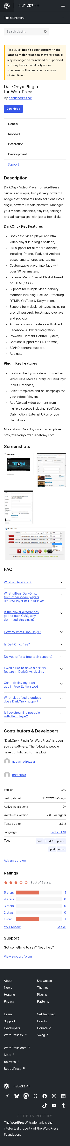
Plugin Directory (14, 17)
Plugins (42, 995)
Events (42, 1021)
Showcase (44, 981)
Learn (8, 1014)
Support (13, 164)
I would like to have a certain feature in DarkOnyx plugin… (25, 669)
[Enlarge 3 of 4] (28, 496)
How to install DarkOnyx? (22, 632)
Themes (42, 987)
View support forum (18, 956)
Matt (9, 1055)
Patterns (43, 1001)
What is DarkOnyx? (18, 582)
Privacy (9, 1001)
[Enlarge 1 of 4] (28, 458)
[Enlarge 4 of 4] (61, 533)
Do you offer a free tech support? (28, 657)
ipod (52, 849)
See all (61, 927)
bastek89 (19, 775)
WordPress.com (17, 1048)
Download (13, 108)
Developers (12, 1028)
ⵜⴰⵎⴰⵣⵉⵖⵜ (21, 1086)
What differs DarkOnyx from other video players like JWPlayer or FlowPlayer (24, 597)
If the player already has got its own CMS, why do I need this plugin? (21, 615)
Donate (44, 1028)
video (61, 849)
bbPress (12, 1062)
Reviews (14, 134)
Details (13, 124)
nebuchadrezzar (20, 98)
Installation (16, 144)
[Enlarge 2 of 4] (61, 458)
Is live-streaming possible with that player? (22, 714)
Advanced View (15, 860)
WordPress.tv (15, 1035)
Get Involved (46, 1014)
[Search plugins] (45, 31)
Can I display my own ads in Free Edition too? (21, 684)
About (8, 981)
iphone (61, 841)
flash (39, 841)
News (8, 987)
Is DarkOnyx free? (17, 644)
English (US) (58, 832)
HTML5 (49, 841)
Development (17, 154)
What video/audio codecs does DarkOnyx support (22, 699)
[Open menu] (64, 6)
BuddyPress (14, 1069)
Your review (12, 927)
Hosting (9, 995)
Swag (43, 1035)
